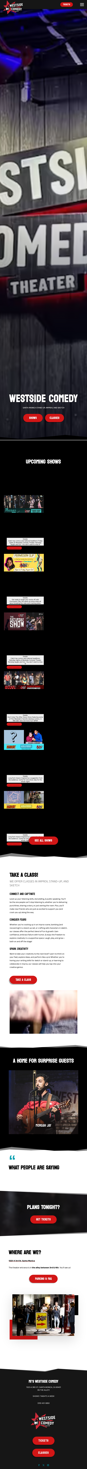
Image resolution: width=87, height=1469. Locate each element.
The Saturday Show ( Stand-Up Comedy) (24, 643)
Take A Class (23, 979)
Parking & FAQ (43, 1278)
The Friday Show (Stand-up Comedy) (23, 525)
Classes (54, 418)
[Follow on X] (43, 1465)
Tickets (66, 4)
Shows (33, 418)
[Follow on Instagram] (48, 1465)
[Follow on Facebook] (39, 1465)
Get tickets (43, 1219)
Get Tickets (14, 548)
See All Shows (43, 840)
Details (25, 541)
